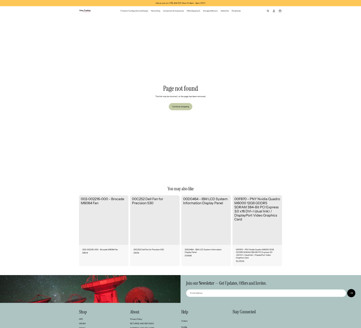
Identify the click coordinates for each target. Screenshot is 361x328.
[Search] (268, 11)
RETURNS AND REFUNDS (142, 323)
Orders (184, 321)
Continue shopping (180, 106)
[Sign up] (351, 293)
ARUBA (82, 323)
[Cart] (280, 11)
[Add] (124, 240)
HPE (81, 319)
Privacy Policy (136, 319)
